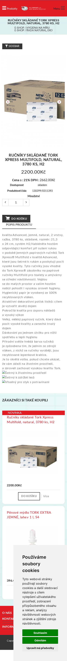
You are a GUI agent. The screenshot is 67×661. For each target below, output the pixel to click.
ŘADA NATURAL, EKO (39, 30)
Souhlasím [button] (40, 632)
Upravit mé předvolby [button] (40, 648)
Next (59, 102)
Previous (8, 102)
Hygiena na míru (38, 28)
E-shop (19, 28)
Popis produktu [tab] (19, 224)
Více (46, 496)
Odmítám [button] (40, 640)
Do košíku (19, 219)
